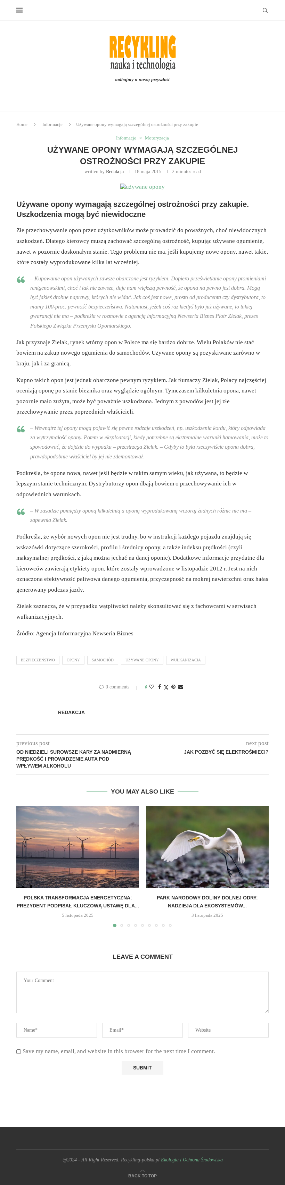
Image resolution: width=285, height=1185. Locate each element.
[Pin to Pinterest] (173, 687)
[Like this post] (151, 687)
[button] (26, 866)
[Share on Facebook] (159, 687)
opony (73, 660)
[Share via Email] (180, 687)
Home (21, 124)
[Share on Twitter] (166, 687)
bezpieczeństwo (38, 660)
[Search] (265, 10)
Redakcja (115, 171)
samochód (103, 660)
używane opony (142, 660)
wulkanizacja (186, 660)
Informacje (52, 124)
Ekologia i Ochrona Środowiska (192, 1159)
